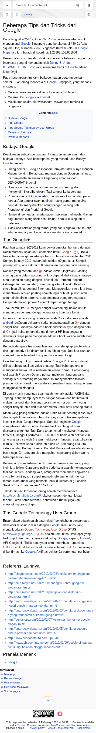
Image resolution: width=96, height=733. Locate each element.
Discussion (17, 15)
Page (7, 15)
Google (26, 43)
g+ (76, 252)
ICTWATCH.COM (15, 67)
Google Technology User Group (45, 529)
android (8, 322)
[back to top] (48, 700)
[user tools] (89, 5)
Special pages (12, 691)
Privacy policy (37, 727)
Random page (12, 682)
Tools (89, 15)
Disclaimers (84, 727)
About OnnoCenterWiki (61, 727)
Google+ (67, 252)
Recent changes (13, 678)
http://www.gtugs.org (17, 534)
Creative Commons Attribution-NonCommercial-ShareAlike (49, 725)
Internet (45, 97)
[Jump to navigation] (7, 5)
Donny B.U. (57, 62)
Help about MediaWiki (16, 687)
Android (85, 538)
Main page (10, 674)
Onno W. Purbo (45, 39)
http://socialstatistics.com (20, 495)
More (27, 14)
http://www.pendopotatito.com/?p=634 (33, 638)
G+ (27, 308)
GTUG (39, 534)
